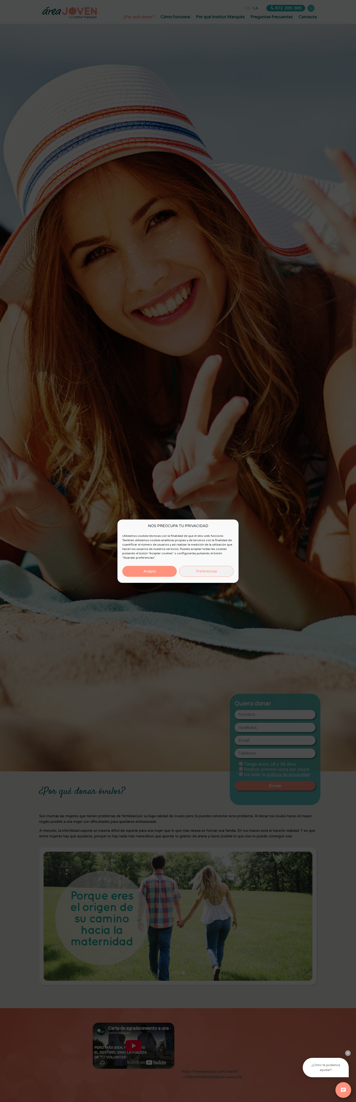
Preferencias (206, 571)
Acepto (149, 571)
